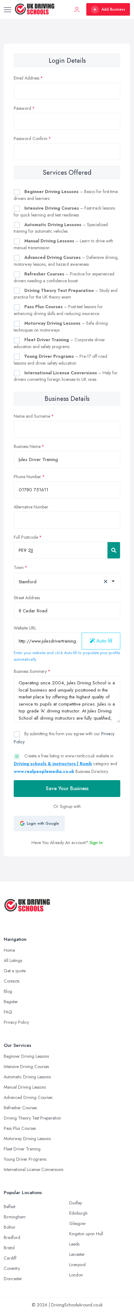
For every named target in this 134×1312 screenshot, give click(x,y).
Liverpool (77, 1264)
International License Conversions (33, 1169)
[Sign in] (77, 9)
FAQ (8, 1012)
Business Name (27, 446)
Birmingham (15, 1217)
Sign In (96, 842)
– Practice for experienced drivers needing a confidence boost (64, 277)
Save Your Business (67, 788)
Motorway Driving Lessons (27, 1138)
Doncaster (13, 1279)
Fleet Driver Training (22, 1149)
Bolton (9, 1227)
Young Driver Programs (25, 1159)
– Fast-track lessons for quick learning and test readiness (64, 211)
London (76, 1275)
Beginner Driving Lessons (26, 1056)
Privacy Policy (16, 1022)
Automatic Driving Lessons (27, 1077)
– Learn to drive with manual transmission (63, 244)
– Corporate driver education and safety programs (59, 343)
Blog (8, 991)
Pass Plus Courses (20, 1128)
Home (9, 950)
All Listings (13, 960)
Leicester (77, 1254)
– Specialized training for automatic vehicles (61, 228)
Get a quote (15, 971)
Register (11, 1002)
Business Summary (30, 671)
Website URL (25, 628)
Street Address (27, 598)
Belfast (9, 1206)
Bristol (9, 1248)
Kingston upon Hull (86, 1234)
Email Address (26, 78)
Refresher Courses (20, 1108)
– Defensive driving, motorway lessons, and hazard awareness (66, 260)
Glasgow (77, 1223)
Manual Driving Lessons (25, 1087)
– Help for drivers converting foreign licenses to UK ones (65, 376)
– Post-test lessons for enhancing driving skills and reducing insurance (58, 310)
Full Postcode (26, 537)
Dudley (75, 1203)
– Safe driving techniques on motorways (61, 326)
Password (22, 108)
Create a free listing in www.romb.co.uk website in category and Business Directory (65, 764)
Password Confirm (30, 138)
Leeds (74, 1244)
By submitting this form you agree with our (64, 738)
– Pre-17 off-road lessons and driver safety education (60, 359)
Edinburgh (78, 1213)
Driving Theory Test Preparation (32, 1118)
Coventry (12, 1268)
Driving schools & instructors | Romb (53, 763)
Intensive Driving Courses (26, 1066)
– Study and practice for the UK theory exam (65, 293)
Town (19, 567)
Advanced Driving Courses (28, 1097)
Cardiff (10, 1258)
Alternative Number (31, 507)
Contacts (11, 981)
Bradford (12, 1237)
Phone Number (27, 477)
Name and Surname (32, 416)
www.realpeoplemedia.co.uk (44, 771)
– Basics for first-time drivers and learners (66, 195)
